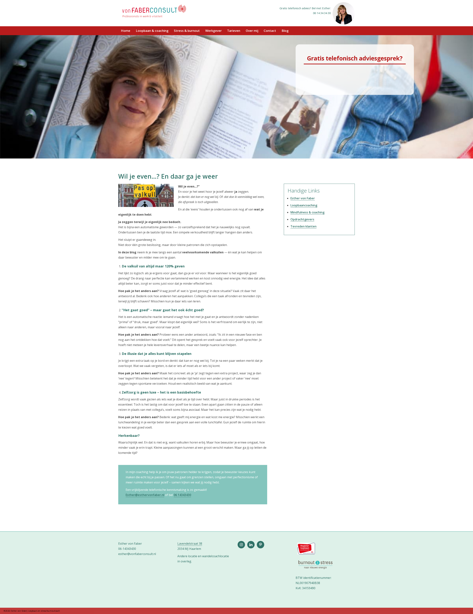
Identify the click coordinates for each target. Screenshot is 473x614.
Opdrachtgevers (302, 219)
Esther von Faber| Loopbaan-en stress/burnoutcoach (154, 11)
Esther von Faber (302, 198)
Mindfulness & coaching (307, 212)
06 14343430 (182, 495)
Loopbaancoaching (303, 205)
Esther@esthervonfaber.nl (145, 495)
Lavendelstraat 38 (189, 544)
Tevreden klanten (303, 226)
